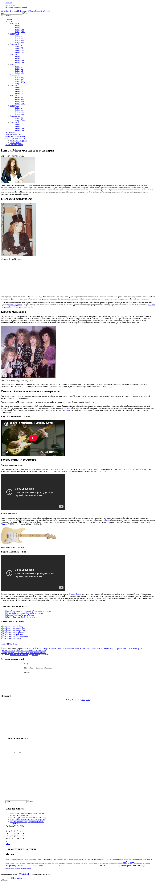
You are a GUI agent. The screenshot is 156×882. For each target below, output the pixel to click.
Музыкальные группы (18, 141)
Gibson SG (60, 859)
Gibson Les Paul (49, 859)
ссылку (35, 655)
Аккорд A (18, 25)
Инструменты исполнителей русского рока (27, 813)
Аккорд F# (19, 97)
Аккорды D (14, 54)
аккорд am (149, 859)
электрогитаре (97, 190)
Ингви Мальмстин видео (90, 649)
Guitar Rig (66, 859)
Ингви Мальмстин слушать (111, 649)
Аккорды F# (15, 95)
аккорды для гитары (63, 863)
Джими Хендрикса (14, 305)
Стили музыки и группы (15, 139)
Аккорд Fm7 (19, 93)
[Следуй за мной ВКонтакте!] (16, 11)
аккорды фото (84, 863)
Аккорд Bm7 (19, 42)
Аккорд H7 (19, 126)
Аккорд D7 (19, 58)
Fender (107, 520)
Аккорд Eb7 (19, 79)
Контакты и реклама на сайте (16, 7)
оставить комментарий (19, 655)
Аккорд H (18, 124)
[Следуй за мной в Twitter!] (39, 11)
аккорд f (30, 863)
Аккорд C (18, 46)
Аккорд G (18, 108)
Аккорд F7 (19, 89)
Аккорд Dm (19, 60)
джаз (67, 410)
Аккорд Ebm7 (20, 83)
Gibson (128, 469)
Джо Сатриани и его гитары (40, 611)
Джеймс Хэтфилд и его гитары (22, 815)
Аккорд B (18, 36)
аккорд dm (18, 863)
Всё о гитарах (10, 132)
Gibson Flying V (37, 859)
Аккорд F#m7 (20, 104)
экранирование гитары (11, 868)
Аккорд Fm (19, 91)
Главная (8, 3)
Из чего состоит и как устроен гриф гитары (27, 822)
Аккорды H (14, 122)
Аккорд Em (19, 71)
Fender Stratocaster (28, 617)
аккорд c (7, 863)
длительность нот (77, 865)
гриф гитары (38, 865)
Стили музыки (15, 143)
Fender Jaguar (9, 859)
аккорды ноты (76, 863)
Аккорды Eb (15, 75)
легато (102, 865)
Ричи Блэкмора (15, 307)
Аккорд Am (19, 30)
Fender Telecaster (28, 859)
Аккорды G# (15, 116)
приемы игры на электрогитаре (131, 865)
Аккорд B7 (19, 38)
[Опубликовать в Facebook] (12, 626)
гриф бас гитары (28, 865)
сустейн (148, 865)
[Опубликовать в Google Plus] (13, 630)
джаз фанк (59, 865)
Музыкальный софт (13, 134)
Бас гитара (72, 859)
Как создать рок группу (100, 859)
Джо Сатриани (79, 859)
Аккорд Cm (19, 50)
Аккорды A (14, 23)
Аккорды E (14, 65)
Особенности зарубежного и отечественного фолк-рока (24, 651)
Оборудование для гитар (15, 136)
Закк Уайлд (87, 859)
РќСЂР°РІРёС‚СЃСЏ (9, 644)
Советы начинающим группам (120, 859)
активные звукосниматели (100, 863)
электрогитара (24, 868)
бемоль (120, 863)
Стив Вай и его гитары (34, 613)
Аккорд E (18, 67)
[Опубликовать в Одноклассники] (14, 636)
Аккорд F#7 (19, 99)
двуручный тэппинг (50, 865)
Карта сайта (10, 5)
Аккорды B (14, 34)
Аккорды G (14, 106)
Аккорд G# (19, 118)
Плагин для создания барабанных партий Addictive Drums (23, 653)
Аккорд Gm (19, 112)
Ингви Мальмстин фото (132, 649)
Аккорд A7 (19, 28)
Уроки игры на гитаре (14, 145)
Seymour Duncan (75, 594)
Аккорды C (14, 44)
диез (63, 865)
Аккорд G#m (20, 120)
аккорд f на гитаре (39, 863)
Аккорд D (18, 56)
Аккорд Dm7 (20, 62)
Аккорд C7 (19, 48)
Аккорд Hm (19, 128)
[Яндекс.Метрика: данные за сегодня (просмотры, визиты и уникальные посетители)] (18, 878)
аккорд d (13, 863)
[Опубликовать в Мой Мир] (12, 634)
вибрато (128, 862)
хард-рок (151, 305)
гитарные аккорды (142, 863)
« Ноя (8, 844)
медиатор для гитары (111, 865)
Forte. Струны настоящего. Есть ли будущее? (27, 820)
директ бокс (68, 865)
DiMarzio (4, 524)
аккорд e (24, 863)
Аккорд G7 (19, 110)
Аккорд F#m (19, 102)
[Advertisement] (78, 278)
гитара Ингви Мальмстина (53, 649)
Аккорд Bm (19, 40)
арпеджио (67, 408)
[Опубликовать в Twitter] (11, 638)
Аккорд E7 (19, 69)
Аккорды (9, 21)
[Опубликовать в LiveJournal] (12, 632)
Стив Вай (131, 859)
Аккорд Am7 (20, 32)
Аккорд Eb (19, 77)
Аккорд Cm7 (19, 52)
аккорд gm (49, 863)
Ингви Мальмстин (72, 649)
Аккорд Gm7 (20, 114)
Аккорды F (14, 85)
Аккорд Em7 (19, 73)
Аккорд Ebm (19, 81)
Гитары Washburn (27, 615)
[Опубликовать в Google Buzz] (13, 628)
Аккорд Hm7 (20, 130)
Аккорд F (18, 87)
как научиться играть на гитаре (90, 865)
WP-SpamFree (86, 700)
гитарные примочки (14, 865)
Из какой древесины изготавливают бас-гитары (28, 818)
